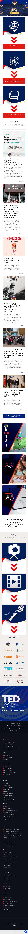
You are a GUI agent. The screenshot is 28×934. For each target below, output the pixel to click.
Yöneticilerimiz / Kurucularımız (12, 747)
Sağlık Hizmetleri (8, 787)
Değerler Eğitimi (8, 817)
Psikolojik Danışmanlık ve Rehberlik (13, 833)
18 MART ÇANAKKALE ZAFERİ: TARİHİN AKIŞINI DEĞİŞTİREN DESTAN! (12, 307)
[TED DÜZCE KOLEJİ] (14, 2)
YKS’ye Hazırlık (8, 907)
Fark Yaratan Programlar (10, 844)
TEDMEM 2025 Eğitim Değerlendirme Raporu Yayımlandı (13, 162)
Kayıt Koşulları (8, 755)
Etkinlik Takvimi (8, 880)
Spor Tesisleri (7, 785)
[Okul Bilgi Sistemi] (20, 675)
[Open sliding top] (1, 1)
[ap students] (8, 675)
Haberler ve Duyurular (10, 876)
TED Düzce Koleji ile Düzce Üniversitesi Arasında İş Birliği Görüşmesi (14, 393)
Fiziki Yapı (7, 783)
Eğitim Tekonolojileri (9, 800)
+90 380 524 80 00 (14, 723)
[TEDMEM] (8, 650)
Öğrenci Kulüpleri (8, 819)
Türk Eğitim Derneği (9, 742)
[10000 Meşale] (20, 681)
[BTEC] (8, 663)
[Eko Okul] (20, 656)
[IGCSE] (8, 669)
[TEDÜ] (20, 644)
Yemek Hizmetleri (8, 793)
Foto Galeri (7, 886)
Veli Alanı (6, 878)
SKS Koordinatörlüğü (9, 838)
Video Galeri (7, 888)
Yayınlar (6, 890)
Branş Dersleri (8, 768)
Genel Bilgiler (7, 766)
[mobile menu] (26, 2)
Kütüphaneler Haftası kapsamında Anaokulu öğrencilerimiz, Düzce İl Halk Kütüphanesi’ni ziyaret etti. (14, 211)
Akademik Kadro (8, 749)
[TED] (8, 644)
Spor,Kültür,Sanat (8, 846)
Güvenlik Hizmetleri (9, 797)
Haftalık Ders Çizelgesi (10, 772)
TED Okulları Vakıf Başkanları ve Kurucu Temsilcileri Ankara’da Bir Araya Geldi (13, 353)
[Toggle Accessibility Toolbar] (25, 931)
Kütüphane (7, 789)
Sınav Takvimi (7, 865)
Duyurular (7, 774)
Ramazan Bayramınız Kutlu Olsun (12, 260)
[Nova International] (8, 681)
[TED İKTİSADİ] (20, 650)
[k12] (8, 656)
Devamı (22, 181)
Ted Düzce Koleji (8, 744)
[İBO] (20, 663)
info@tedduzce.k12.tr (15, 726)
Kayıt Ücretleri (8, 757)
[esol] (20, 669)
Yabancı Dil (7, 842)
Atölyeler (6, 791)
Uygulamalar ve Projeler (10, 810)
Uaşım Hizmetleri (8, 795)
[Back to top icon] (14, 921)
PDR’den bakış (8, 770)
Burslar (6, 759)
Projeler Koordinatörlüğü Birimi (12, 836)
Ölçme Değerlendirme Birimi (11, 829)
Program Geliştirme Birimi (11, 831)
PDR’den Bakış (8, 812)
